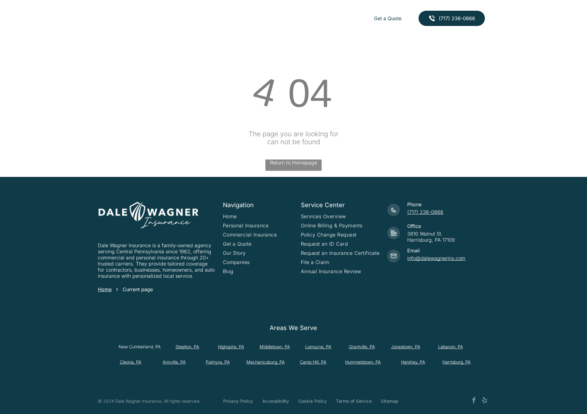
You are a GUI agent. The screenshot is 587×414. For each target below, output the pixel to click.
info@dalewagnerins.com (436, 258)
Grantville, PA (362, 346)
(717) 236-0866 (425, 212)
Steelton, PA (187, 346)
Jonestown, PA (405, 346)
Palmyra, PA (218, 362)
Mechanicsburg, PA (265, 362)
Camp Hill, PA (313, 362)
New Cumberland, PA (140, 346)
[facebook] (473, 401)
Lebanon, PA (450, 346)
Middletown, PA (275, 346)
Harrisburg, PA (456, 362)
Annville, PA (174, 362)
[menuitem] (192, 18)
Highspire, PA (231, 346)
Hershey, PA (413, 362)
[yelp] (484, 401)
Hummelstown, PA (363, 362)
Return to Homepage (293, 162)
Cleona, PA (130, 362)
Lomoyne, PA (318, 346)
